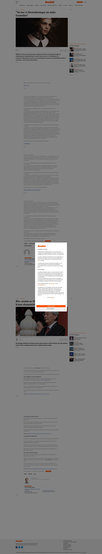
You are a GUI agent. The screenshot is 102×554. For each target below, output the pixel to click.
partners (39, 260)
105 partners (52, 297)
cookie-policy (52, 283)
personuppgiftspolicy (41, 284)
